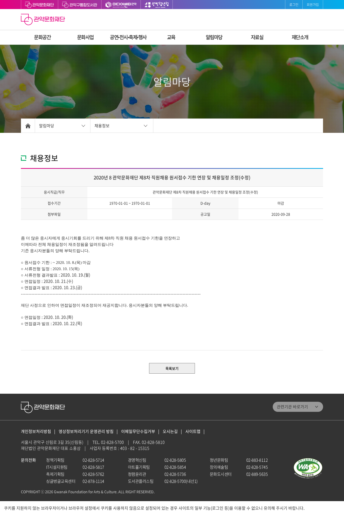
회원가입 (313, 4)
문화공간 (42, 37)
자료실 (257, 37)
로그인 (293, 4)
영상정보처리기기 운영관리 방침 (86, 431)
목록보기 (172, 368)
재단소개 (300, 37)
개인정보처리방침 (36, 431)
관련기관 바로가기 (292, 407)
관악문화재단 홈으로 (43, 20)
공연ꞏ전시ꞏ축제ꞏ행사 (128, 37)
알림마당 (214, 37)
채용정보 (102, 126)
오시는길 (170, 431)
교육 (171, 37)
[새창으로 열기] (79, 4)
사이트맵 (192, 431)
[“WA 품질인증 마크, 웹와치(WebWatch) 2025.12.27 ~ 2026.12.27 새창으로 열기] (308, 468)
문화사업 (85, 37)
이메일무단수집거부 (138, 431)
